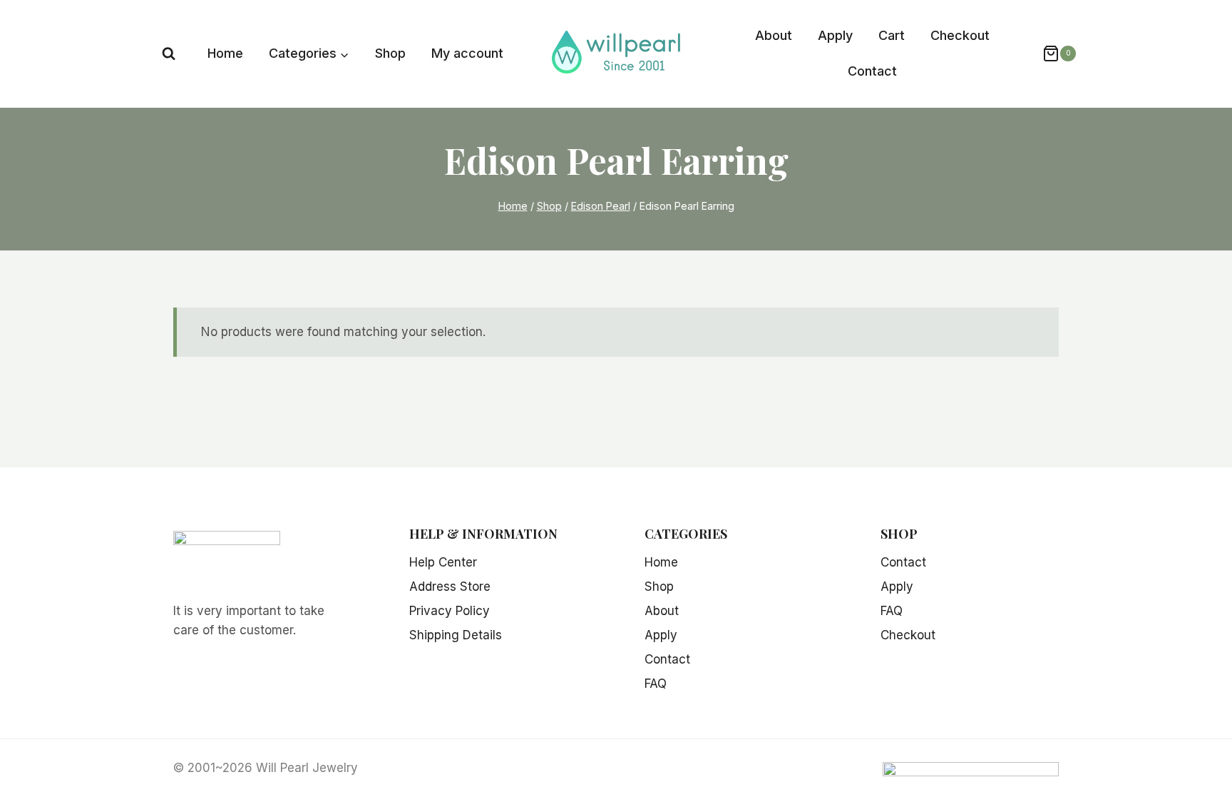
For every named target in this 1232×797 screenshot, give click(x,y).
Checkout (960, 35)
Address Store (450, 586)
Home (225, 53)
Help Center (443, 562)
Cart (891, 35)
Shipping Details (455, 635)
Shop (390, 53)
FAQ (656, 683)
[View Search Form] (168, 53)
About (773, 35)
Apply (835, 35)
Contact (872, 71)
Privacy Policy (449, 611)
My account (467, 53)
